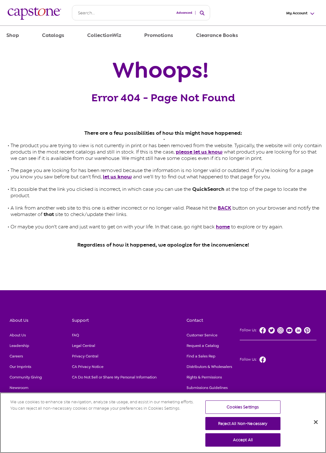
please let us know (199, 152)
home (223, 227)
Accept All (243, 439)
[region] (163, 422)
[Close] (316, 422)
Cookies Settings (243, 407)
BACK (224, 208)
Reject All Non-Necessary (242, 423)
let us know (117, 177)
